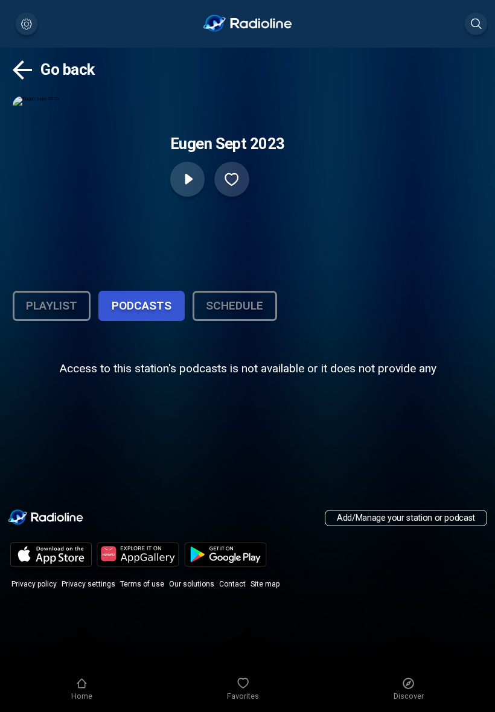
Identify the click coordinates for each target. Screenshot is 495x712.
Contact (232, 584)
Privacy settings (88, 584)
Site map (265, 584)
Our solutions (191, 584)
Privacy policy (34, 584)
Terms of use (142, 584)
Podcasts (141, 306)
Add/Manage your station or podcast (406, 518)
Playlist (51, 306)
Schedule (234, 306)
